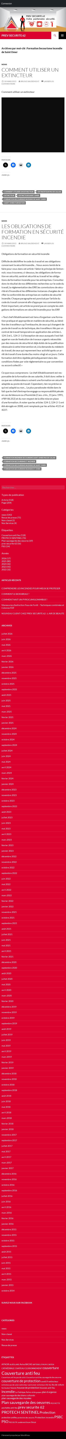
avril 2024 (6, 767)
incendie (8, 1391)
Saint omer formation (14, 203)
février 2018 (7, 1123)
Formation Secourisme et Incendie (19, 461)
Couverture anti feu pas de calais (14, 1377)
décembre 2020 (9, 962)
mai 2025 (6, 706)
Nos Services (8, 1339)
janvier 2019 (8, 1068)
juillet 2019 (7, 1034)
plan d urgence (49, 1392)
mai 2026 (6, 644)
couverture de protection (21, 1381)
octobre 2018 (8, 1084)
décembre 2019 (9, 1006)
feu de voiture (58, 1384)
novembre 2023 (9, 795)
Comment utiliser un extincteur (30, 72)
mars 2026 (7, 656)
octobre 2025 (8, 683)
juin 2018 (6, 1101)
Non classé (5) (8, 520)
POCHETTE (55, 1403)
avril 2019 (6, 1051)
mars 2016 (7, 1212)
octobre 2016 (8, 1185)
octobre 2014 (8, 1290)
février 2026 (7, 661)
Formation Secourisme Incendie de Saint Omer (25, 199)
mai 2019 (6, 1045)
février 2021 (7, 956)
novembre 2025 (9, 678)
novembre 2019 (9, 1012)
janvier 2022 (8, 906)
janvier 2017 (8, 1168)
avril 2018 (6, 1112)
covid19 (44, 1381)
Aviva (22, 1364)
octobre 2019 (8, 1018)
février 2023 (7, 845)
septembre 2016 (9, 1190)
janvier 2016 (8, 1223)
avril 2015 (6, 1274)
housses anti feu (47, 1387)
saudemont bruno (24, 1422)
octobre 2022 (8, 867)
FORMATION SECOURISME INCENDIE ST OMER (22, 469)
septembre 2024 (9, 745)
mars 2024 (7, 773)
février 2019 (7, 1062)
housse (13, 1388)
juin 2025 (6, 700)
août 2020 (6, 973)
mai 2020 (6, 984)
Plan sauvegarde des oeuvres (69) (17, 540)
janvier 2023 (8, 850)
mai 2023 (6, 828)
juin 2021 (6, 940)
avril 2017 (6, 1157)
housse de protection (28, 1387)
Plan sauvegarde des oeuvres (26, 1402)
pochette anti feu (10, 1407)
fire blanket (6, 1388)
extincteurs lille (42, 1385)
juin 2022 (6, 878)
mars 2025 (7, 711)
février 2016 (7, 1218)
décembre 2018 (9, 1073)
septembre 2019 (9, 1023)
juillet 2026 (7, 633)
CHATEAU (19, 1368)
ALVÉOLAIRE (14, 1364)
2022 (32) (6, 569)
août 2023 (6, 812)
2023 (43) (6, 566)
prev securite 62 (31, 1407)
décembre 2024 (9, 728)
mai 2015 (6, 1268)
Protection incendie (44, 1417)
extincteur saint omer (29, 195)
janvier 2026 (8, 667)
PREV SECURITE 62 (13, 35)
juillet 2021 (7, 934)
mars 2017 (7, 1162)
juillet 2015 (7, 1257)
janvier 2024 (8, 784)
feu (50, 1385)
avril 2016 (6, 1207)
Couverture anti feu (21, 1373)
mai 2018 (6, 1107)
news (4, 64)
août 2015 (6, 1251)
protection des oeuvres (26, 1418)
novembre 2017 (9, 1134)
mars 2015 (7, 1279)
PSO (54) (6, 546)
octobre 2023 (8, 800)
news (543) (7, 514)
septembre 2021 (9, 923)
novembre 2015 (9, 1235)
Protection (47, 1412)
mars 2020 (7, 995)
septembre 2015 (9, 1246)
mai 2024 (6, 761)
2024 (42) (6, 564)
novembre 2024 (9, 734)
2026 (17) (6, 558)
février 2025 (7, 717)
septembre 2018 (9, 1090)
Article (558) (8, 500)
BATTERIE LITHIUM (40, 1364)
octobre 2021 (8, 917)
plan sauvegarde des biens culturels (18, 1395)
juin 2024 (6, 756)
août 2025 (6, 695)
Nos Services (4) (9, 523)
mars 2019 (7, 1056)
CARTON (50, 1364)
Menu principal (62, 35)
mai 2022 (6, 884)
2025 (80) (6, 561)
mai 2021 (6, 945)
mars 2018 (7, 1118)
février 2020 (7, 1001)
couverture (51, 1368)
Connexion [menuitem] (6, 3)
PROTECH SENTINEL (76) (14, 538)
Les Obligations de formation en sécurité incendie (33, 231)
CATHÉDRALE (8, 1368)
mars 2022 (7, 895)
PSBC (58, 1417)
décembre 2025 (9, 672)
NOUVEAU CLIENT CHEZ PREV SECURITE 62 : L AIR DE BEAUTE (33, 613)
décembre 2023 (9, 789)
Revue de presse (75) (11, 517)
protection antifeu (9, 1417)
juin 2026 (6, 639)
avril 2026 (6, 650)
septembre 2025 (9, 689)
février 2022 (7, 901)
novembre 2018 (9, 1079)
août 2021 (6, 928)
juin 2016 (6, 1201)
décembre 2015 (9, 1229)
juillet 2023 (7, 817)
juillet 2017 (7, 1146)
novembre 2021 (9, 912)
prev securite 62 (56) (11, 543)
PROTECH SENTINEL (20, 1412)
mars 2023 (7, 839)
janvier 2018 (8, 1129)
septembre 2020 (9, 967)
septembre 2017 (9, 1140)
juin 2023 (6, 823)
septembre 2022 (9, 873)
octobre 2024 (8, 739)
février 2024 (7, 778)
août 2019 (6, 1029)
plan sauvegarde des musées (16, 1398)
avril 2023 (6, 834)
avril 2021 (6, 951)
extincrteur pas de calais (49, 192)
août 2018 (6, 1095)
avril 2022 (6, 889)
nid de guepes (36, 1392)
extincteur (9, 195)
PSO (5, 1421)
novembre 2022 (9, 862)
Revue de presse (9, 1345)
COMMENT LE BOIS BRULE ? (15, 594)
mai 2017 (6, 1151)
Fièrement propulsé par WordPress (16, 1435)
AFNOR (5, 1364)
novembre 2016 (9, 1179)
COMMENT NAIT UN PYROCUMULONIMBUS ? (24, 599)
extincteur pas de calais (10, 1385)
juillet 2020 (7, 979)
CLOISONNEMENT (33, 1368)
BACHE (28, 1364)
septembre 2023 (9, 806)
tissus (33, 1422)
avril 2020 (6, 990)
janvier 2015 (8, 1285)
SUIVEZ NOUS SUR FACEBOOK (17, 1302)
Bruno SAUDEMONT (30, 81)
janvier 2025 (8, 722)
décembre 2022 (9, 856)
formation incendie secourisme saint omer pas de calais (29, 458)
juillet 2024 (7, 750)
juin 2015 (6, 1262)
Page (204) (7, 502)
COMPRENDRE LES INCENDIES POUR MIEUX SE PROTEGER (31, 588)
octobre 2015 (8, 1240)
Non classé (7, 1334)
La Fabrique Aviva (23, 1392)
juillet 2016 (7, 1196)
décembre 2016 (9, 1173)
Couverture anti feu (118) (14, 535)
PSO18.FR (13, 1422)
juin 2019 (6, 1040)
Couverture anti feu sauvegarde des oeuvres (43, 1377)
